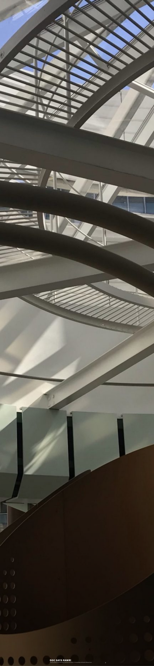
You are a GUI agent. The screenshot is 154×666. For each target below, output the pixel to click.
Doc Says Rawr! (60, 660)
